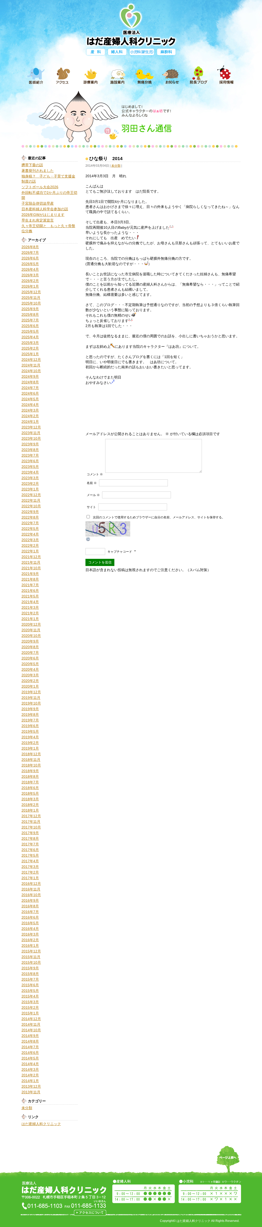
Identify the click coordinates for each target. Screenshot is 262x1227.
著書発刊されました (37, 171)
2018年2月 (30, 805)
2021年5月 (30, 596)
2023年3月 (30, 478)
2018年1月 (30, 810)
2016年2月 (30, 940)
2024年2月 (30, 416)
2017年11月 (30, 822)
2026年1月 (30, 286)
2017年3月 (30, 867)
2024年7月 (30, 388)
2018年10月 (31, 765)
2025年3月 (30, 343)
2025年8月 (30, 314)
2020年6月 (30, 658)
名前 (92, 483)
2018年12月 (31, 754)
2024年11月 (30, 365)
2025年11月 (30, 298)
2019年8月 (30, 714)
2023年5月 (30, 467)
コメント (95, 474)
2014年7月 (30, 1047)
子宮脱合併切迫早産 (37, 203)
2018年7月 (30, 782)
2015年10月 (31, 962)
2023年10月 (31, 438)
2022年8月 (30, 517)
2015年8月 (30, 974)
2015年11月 (30, 957)
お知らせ (171, 75)
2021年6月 (30, 591)
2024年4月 (30, 405)
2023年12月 (31, 427)
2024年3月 (30, 410)
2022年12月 (31, 495)
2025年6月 (30, 326)
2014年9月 (30, 1036)
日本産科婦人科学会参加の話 (44, 209)
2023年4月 (30, 472)
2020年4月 (30, 669)
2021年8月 (30, 579)
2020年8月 (30, 647)
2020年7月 (30, 653)
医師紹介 (36, 75)
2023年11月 (30, 433)
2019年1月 (30, 748)
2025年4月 (30, 337)
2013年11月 (30, 1092)
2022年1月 (30, 551)
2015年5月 (30, 991)
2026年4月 (30, 269)
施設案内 (117, 75)
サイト (91, 507)
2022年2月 (30, 545)
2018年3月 (30, 799)
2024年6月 (30, 393)
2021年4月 (30, 602)
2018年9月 (30, 771)
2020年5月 (30, 664)
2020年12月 (31, 624)
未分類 (26, 1108)
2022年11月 (30, 500)
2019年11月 (30, 698)
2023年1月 (30, 489)
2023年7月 (30, 455)
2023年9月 (30, 444)
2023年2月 (30, 483)
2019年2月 (30, 743)
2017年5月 (30, 855)
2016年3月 (30, 934)
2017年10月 (31, 827)
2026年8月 (30, 247)
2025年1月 (30, 354)
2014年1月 (30, 1081)
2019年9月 (30, 709)
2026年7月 (30, 252)
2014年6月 (30, 1053)
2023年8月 (30, 450)
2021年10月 (31, 568)
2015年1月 (30, 1013)
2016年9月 (30, 900)
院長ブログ (198, 75)
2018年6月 (30, 788)
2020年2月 (30, 681)
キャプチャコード (119, 551)
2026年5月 (30, 264)
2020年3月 (30, 675)
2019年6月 (30, 726)
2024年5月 (30, 399)
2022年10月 (31, 506)
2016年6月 (30, 917)
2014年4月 (30, 1064)
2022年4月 (30, 534)
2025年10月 (31, 303)
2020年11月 (30, 630)
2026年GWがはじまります (42, 215)
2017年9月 (30, 833)
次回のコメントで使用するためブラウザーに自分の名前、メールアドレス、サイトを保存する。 (159, 517)
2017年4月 (30, 861)
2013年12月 (31, 1086)
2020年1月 (30, 686)
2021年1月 (30, 619)
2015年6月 (30, 985)
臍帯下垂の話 (32, 165)
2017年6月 (30, 850)
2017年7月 (30, 844)
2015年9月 (30, 968)
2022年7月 (30, 523)
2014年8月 (30, 1041)
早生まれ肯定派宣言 (37, 220)
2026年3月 (30, 275)
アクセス (63, 75)
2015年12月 (31, 951)
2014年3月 (30, 1069)
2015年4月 (30, 996)
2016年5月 (30, 923)
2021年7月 (30, 585)
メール (93, 495)
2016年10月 (31, 895)
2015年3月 (30, 1002)
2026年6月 (30, 258)
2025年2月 (30, 348)
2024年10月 (31, 371)
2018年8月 (30, 776)
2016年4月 (30, 929)
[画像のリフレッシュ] (88, 539)
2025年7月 (30, 320)
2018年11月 (30, 760)
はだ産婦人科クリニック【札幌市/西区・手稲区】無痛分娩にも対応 (131, 24)
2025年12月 (31, 292)
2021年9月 (30, 574)
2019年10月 (31, 703)
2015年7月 (30, 979)
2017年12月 (31, 816)
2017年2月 (30, 872)
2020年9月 (30, 641)
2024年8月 (30, 382)
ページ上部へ (227, 1163)
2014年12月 (31, 1019)
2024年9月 (30, 376)
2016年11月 (30, 889)
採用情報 (225, 75)
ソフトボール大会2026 (39, 187)
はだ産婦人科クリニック (41, 1124)
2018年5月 (30, 793)
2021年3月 (30, 607)
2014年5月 (30, 1058)
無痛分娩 (144, 75)
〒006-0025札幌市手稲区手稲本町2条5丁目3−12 (90, 1213)
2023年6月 (30, 461)
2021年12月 (31, 557)
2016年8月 (30, 906)
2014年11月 (30, 1024)
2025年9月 (30, 309)
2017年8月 (30, 838)
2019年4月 (30, 737)
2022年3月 (30, 540)
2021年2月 (30, 613)
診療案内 (90, 75)
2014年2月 (30, 1075)
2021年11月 (30, 562)
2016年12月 (31, 884)
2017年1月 (30, 878)
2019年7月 (30, 720)
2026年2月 (30, 281)
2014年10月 (31, 1030)
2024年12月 (31, 360)
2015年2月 (30, 1007)
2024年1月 (30, 422)
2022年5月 (30, 529)
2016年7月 (30, 912)
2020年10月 (31, 636)
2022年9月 (30, 512)
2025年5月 (30, 331)
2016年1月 (30, 945)
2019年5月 (30, 731)
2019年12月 (31, 692)
